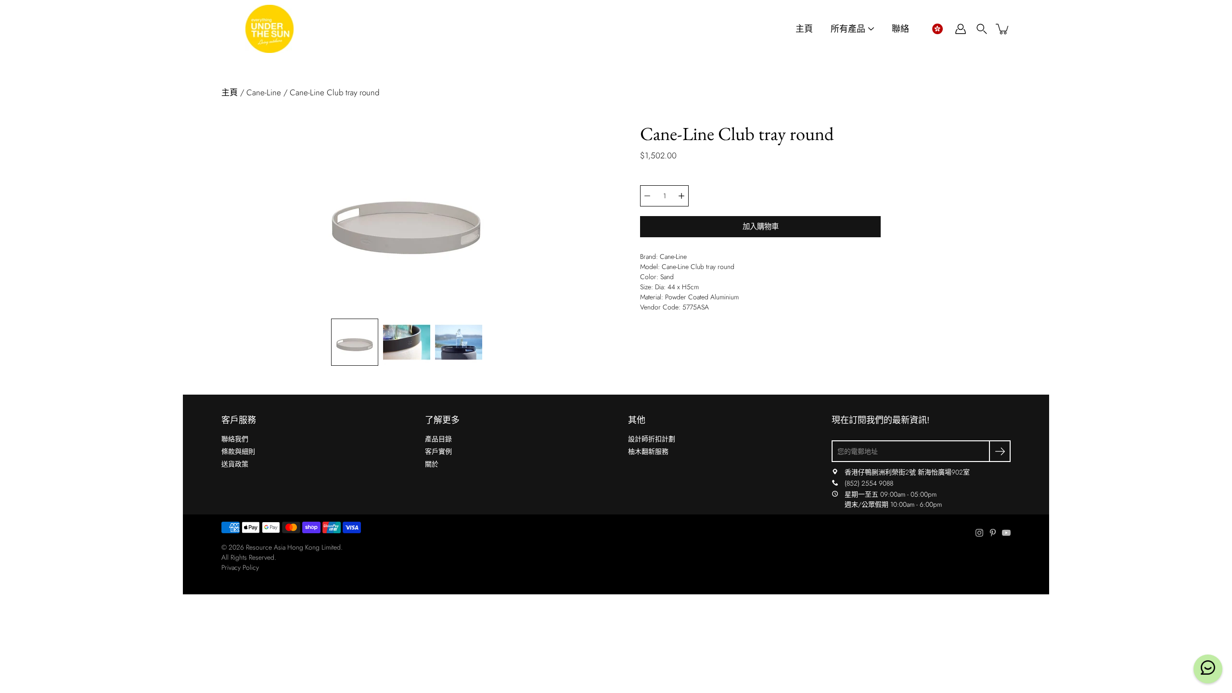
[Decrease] (647, 195)
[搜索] (981, 29)
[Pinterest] (992, 533)
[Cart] (1003, 29)
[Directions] (835, 472)
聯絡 (900, 29)
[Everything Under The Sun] (269, 29)
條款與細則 (238, 451)
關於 (431, 464)
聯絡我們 (234, 439)
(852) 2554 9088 (869, 483)
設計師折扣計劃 (651, 439)
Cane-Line (263, 92)
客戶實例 (438, 451)
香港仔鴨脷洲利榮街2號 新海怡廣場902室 (907, 472)
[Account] (960, 29)
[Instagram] (979, 533)
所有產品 (848, 29)
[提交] (1000, 451)
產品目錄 (438, 439)
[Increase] (681, 195)
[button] (937, 29)
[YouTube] (1006, 533)
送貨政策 (234, 464)
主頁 (804, 29)
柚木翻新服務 (648, 451)
